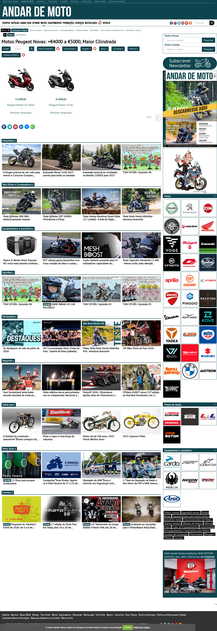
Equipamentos (65, 614)
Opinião (36, 22)
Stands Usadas (172, 523)
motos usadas (35, 30)
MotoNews (8, 140)
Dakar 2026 (25, 22)
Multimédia (8, 316)
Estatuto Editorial (147, 614)
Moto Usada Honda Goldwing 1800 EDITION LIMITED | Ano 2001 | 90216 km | (189, 555)
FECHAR (127, 627)
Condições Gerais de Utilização (15, 618)
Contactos (119, 614)
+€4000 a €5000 (10, 55)
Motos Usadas (172, 512)
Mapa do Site (67, 618)
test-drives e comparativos (112, 30)
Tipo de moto (69, 49)
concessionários (67, 30)
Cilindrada (117, 49)
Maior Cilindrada (45, 49)
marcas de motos (51, 30)
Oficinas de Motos (192, 523)
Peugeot (85, 49)
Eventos (6, 22)
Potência (133, 49)
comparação (21, 34)
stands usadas (82, 30)
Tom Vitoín (45, 614)
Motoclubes (91, 22)
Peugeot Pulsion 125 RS (61, 104)
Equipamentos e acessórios (17, 228)
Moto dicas (8, 448)
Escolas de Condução (176, 534)
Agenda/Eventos (191, 512)
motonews (94, 30)
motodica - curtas (133, 30)
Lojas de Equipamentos (185, 527)
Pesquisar (208, 40)
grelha (11, 34)
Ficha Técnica (131, 614)
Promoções (68, 22)
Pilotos (168, 537)
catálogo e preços (19, 30)
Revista (106, 22)
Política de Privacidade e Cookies (171, 614)
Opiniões (7, 272)
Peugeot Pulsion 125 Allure (21, 104)
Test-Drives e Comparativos (17, 184)
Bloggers (210, 534)
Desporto (7, 360)
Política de (141, 627)
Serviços (178, 537)
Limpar (6, 49)
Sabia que (7, 404)
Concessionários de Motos (198, 519)
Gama (103, 49)
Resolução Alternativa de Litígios (45, 618)
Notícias (14, 614)
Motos (55, 614)
